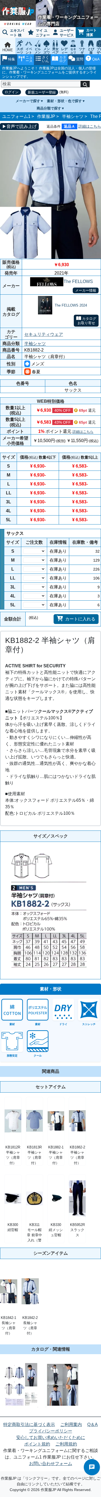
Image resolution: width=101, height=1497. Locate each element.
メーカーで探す (28, 101)
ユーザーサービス (67, 32)
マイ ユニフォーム (38, 33)
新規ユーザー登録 (42, 92)
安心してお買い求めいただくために (50, 1437)
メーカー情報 (85, 290)
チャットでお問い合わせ (92, 1467)
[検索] (85, 84)
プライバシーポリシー (50, 1431)
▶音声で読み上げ (19, 126)
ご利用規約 (66, 1444)
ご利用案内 (71, 1424)
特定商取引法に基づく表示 (29, 1424)
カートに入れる (80, 619)
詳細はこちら (89, 126)
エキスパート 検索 (12, 33)
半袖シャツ (72, 116)
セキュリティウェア (43, 334)
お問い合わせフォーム (50, 1463)
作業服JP (46, 116)
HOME (7, 50)
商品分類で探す (49, 108)
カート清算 (91, 32)
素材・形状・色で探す (64, 101)
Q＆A (92, 1424)
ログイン (12, 92)
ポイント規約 (37, 1444)
